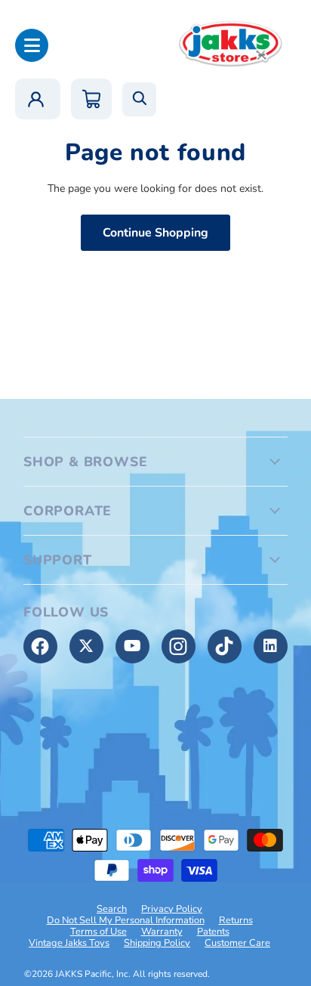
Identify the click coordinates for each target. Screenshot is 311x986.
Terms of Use (98, 931)
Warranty (162, 931)
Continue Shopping (155, 232)
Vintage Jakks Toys (69, 943)
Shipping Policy (157, 943)
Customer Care (237, 943)
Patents (213, 931)
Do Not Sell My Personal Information (126, 920)
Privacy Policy (171, 909)
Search (112, 909)
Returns (236, 920)
